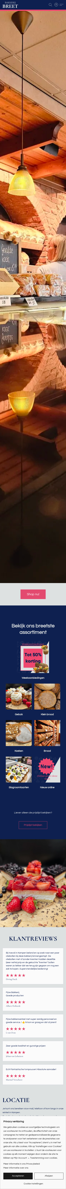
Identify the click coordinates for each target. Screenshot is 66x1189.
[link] (33, 1182)
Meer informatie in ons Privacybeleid (21, 1164)
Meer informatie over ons (15, 1168)
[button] (11, 5)
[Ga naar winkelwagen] (57, 4)
